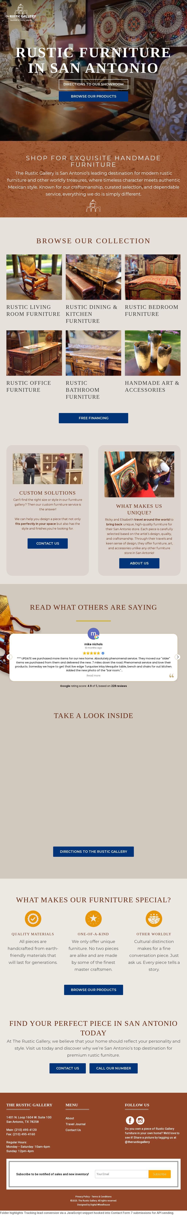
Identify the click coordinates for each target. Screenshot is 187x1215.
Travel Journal (75, 1124)
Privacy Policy (82, 1196)
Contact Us (73, 1130)
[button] (177, 657)
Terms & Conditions (102, 1196)
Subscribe (159, 1174)
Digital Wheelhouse (100, 1204)
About (70, 1118)
